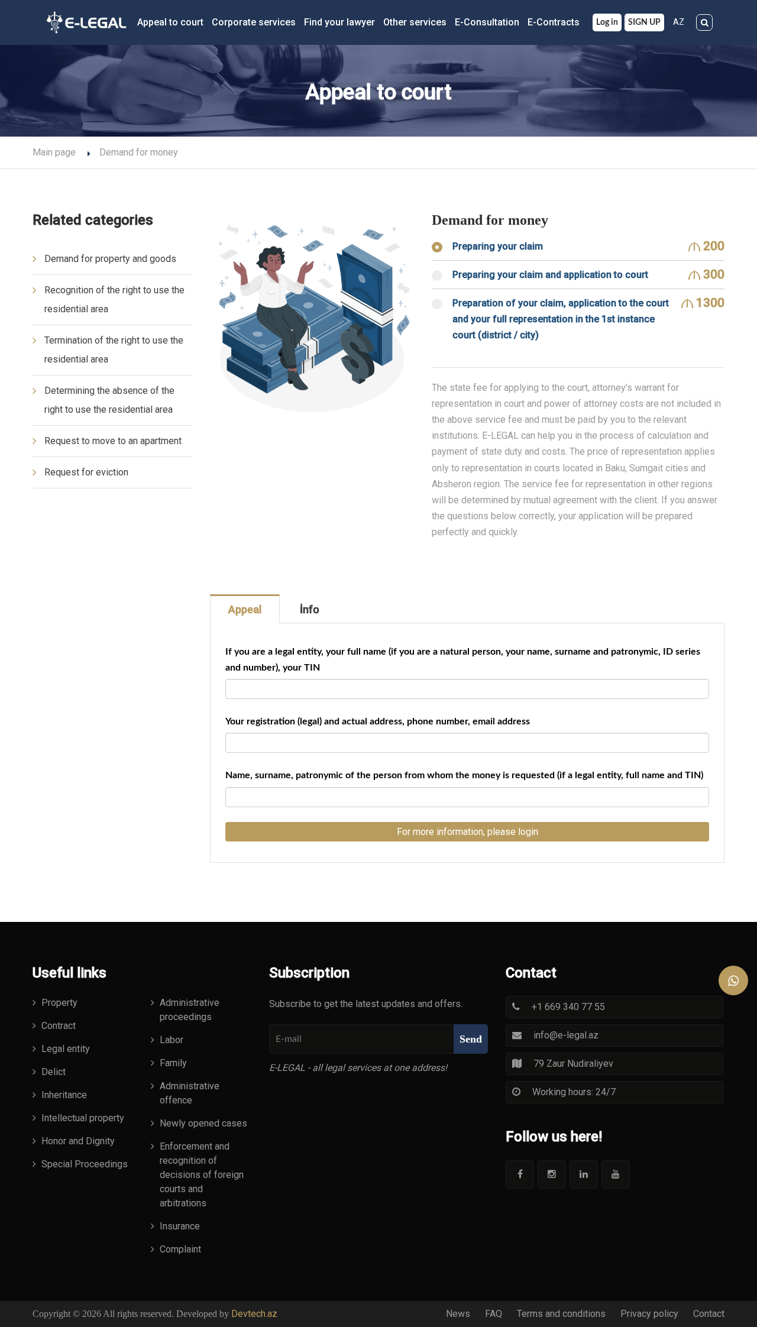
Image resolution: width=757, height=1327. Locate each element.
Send (471, 1039)
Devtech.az (254, 1313)
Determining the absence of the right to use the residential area (109, 400)
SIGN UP (644, 22)
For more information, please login (467, 831)
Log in (607, 22)
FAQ (493, 1313)
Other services (415, 22)
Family (173, 1063)
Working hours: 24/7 (574, 1092)
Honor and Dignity (78, 1141)
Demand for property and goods (110, 258)
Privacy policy (649, 1313)
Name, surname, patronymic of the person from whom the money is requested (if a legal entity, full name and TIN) (464, 775)
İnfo (309, 609)
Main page (54, 152)
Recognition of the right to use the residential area (114, 299)
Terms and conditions (561, 1313)
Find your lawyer (339, 22)
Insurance (180, 1226)
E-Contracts (554, 22)
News (458, 1313)
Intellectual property (82, 1118)
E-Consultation (487, 22)
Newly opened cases (203, 1123)
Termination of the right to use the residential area (113, 350)
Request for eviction (86, 472)
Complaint (180, 1249)
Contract (58, 1025)
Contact (708, 1313)
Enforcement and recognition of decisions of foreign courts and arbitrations (202, 1175)
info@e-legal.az (566, 1035)
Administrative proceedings (189, 1009)
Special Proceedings (84, 1164)
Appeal (244, 609)
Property (59, 1002)
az (678, 22)
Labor (171, 1040)
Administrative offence (189, 1093)
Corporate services (254, 22)
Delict (53, 1071)
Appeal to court (170, 22)
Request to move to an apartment (113, 440)
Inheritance (64, 1095)
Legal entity (65, 1048)
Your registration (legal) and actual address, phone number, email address (377, 721)
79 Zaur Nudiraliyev (573, 1063)
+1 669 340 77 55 (568, 1006)
